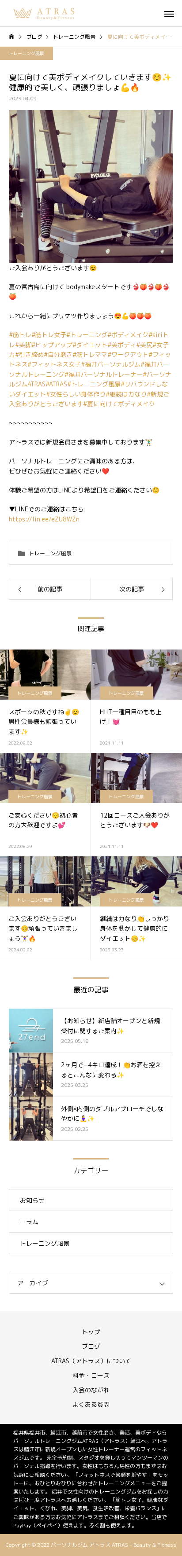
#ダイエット (89, 345)
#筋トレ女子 (48, 334)
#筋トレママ (89, 354)
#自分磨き (58, 354)
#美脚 (23, 345)
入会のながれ (91, 1390)
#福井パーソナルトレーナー (103, 374)
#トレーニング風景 (94, 384)
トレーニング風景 (26, 53)
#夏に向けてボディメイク (119, 404)
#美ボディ (121, 345)
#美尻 (144, 345)
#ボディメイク (127, 334)
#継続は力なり (126, 394)
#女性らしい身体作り (76, 394)
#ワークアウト (127, 354)
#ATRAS (56, 384)
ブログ (91, 1346)
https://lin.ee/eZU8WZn (44, 519)
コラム (29, 1222)
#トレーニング (86, 334)
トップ (91, 1332)
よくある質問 (91, 1404)
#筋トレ (20, 334)
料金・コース (91, 1375)
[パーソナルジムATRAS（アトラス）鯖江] (44, 13)
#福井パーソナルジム (110, 364)
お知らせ (32, 1200)
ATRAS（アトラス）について (91, 1361)
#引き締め (29, 354)
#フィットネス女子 (54, 364)
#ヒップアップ (51, 345)
